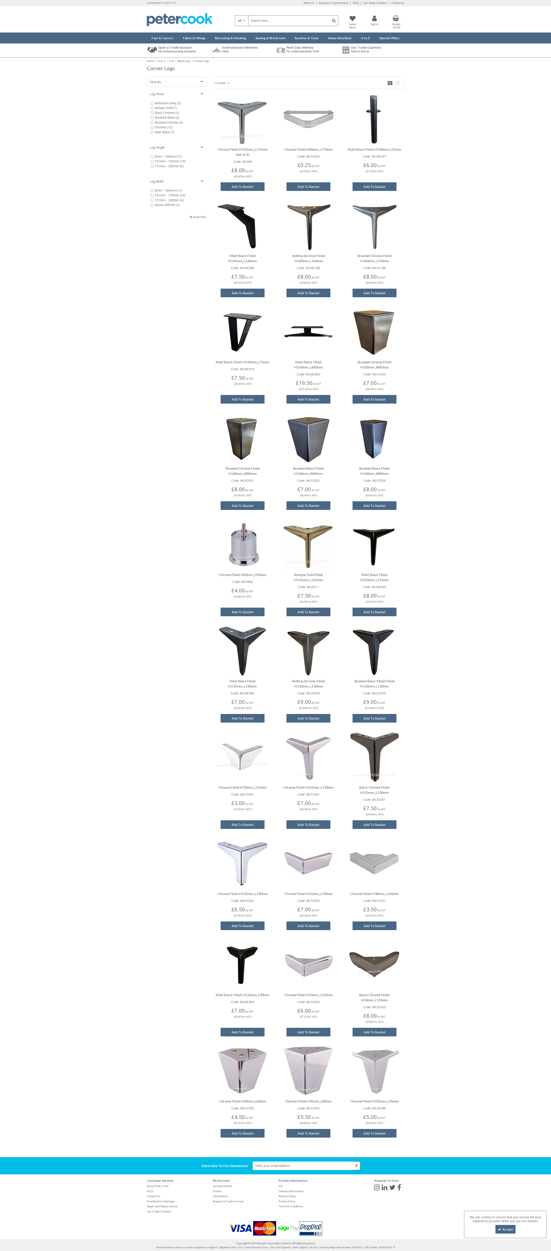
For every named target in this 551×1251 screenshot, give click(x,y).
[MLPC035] (308, 1070)
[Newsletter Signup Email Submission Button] (356, 1165)
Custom (221, 83)
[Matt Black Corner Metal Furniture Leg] (242, 964)
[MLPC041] (242, 757)
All (240, 21)
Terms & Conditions (291, 1206)
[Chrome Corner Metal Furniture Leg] (374, 863)
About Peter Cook (158, 1186)
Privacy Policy (287, 1201)
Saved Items (220, 1196)
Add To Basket (243, 186)
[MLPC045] (308, 863)
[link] (377, 1187)
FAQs (356, 3)
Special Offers (389, 38)
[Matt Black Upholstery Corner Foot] (374, 544)
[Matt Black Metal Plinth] (308, 331)
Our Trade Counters (375, 3)
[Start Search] (334, 20)
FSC (281, 1186)
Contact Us (397, 3)
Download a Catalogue (161, 1201)
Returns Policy (287, 1196)
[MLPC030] (242, 1070)
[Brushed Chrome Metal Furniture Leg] (374, 331)
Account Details (222, 1186)
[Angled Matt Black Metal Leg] (242, 225)
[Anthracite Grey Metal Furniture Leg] (308, 225)
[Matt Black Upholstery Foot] (374, 119)
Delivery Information (291, 1191)
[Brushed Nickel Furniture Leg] (374, 225)
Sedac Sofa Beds (340, 38)
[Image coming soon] (308, 119)
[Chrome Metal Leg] (242, 119)
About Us (308, 3)
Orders (217, 1191)
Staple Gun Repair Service (162, 1206)
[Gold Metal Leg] (308, 544)
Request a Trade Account (333, 3)
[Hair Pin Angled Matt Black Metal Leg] (242, 331)
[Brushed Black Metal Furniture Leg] (308, 438)
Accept (507, 1229)
